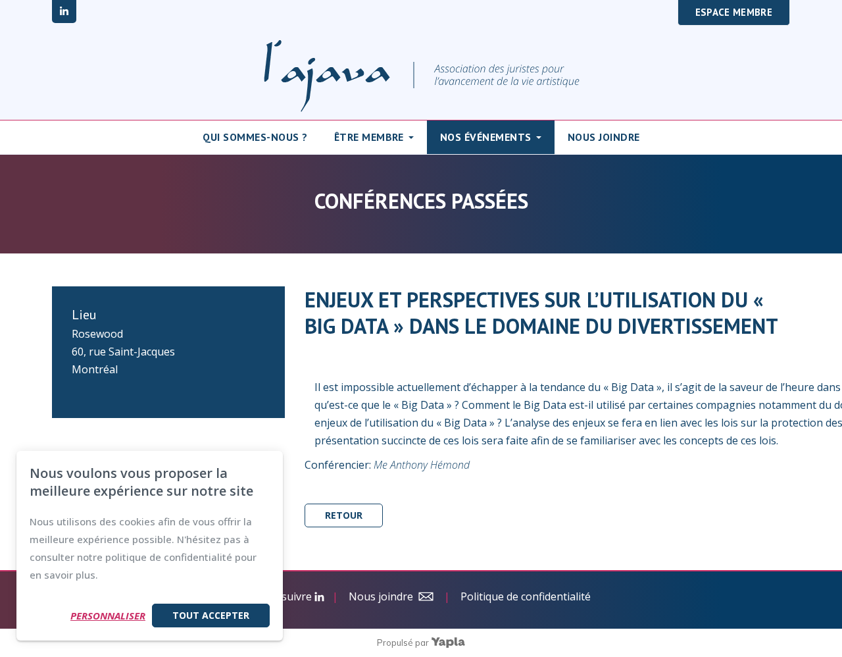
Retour (343, 515)
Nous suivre (283, 596)
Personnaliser (107, 615)
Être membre (369, 137)
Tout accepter (210, 615)
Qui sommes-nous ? (255, 137)
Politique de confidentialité (525, 596)
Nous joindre (604, 137)
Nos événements (486, 137)
